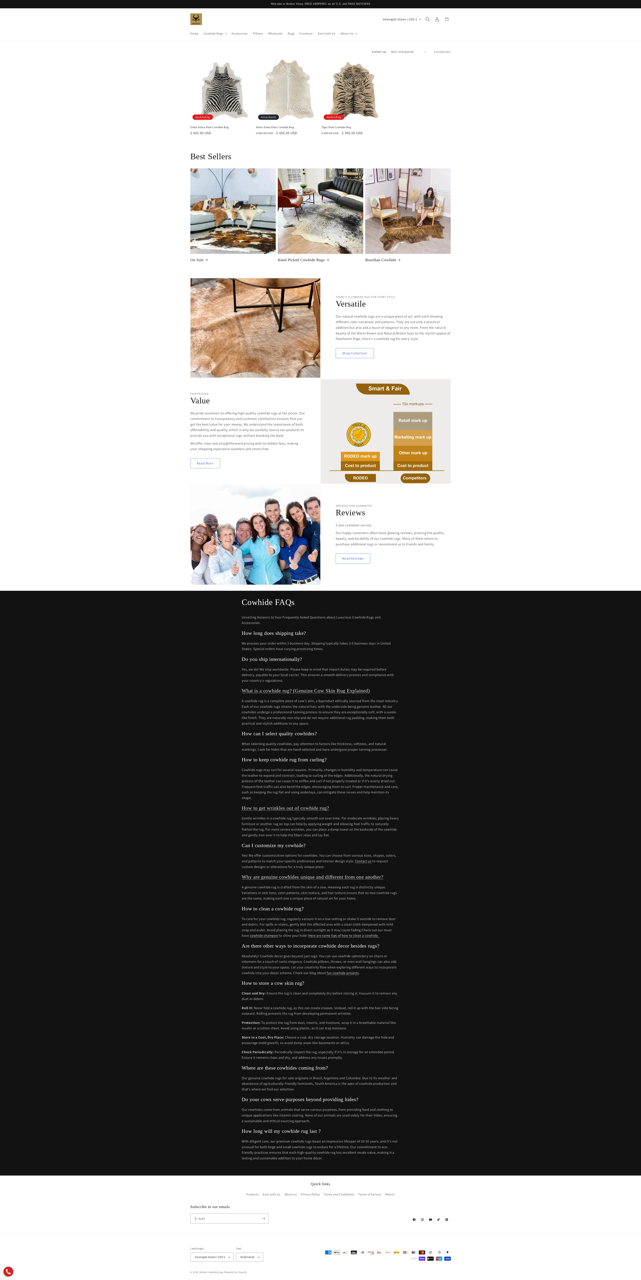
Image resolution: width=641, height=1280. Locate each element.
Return (390, 1194)
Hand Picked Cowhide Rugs (301, 260)
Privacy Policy (310, 1194)
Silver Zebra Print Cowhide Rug (275, 127)
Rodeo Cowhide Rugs (211, 1271)
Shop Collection (354, 353)
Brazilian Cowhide (380, 260)
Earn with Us (271, 1194)
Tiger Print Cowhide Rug (336, 127)
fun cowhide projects (343, 973)
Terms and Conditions (339, 1194)
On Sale (196, 260)
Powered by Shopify (235, 1271)
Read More (205, 463)
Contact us (363, 861)
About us (291, 1194)
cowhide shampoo (264, 935)
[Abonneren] (263, 1219)
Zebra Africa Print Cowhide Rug (209, 127)
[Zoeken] (428, 19)
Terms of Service (369, 1194)
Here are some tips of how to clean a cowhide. (343, 935)
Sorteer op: (379, 52)
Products (252, 1194)
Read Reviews (353, 558)
